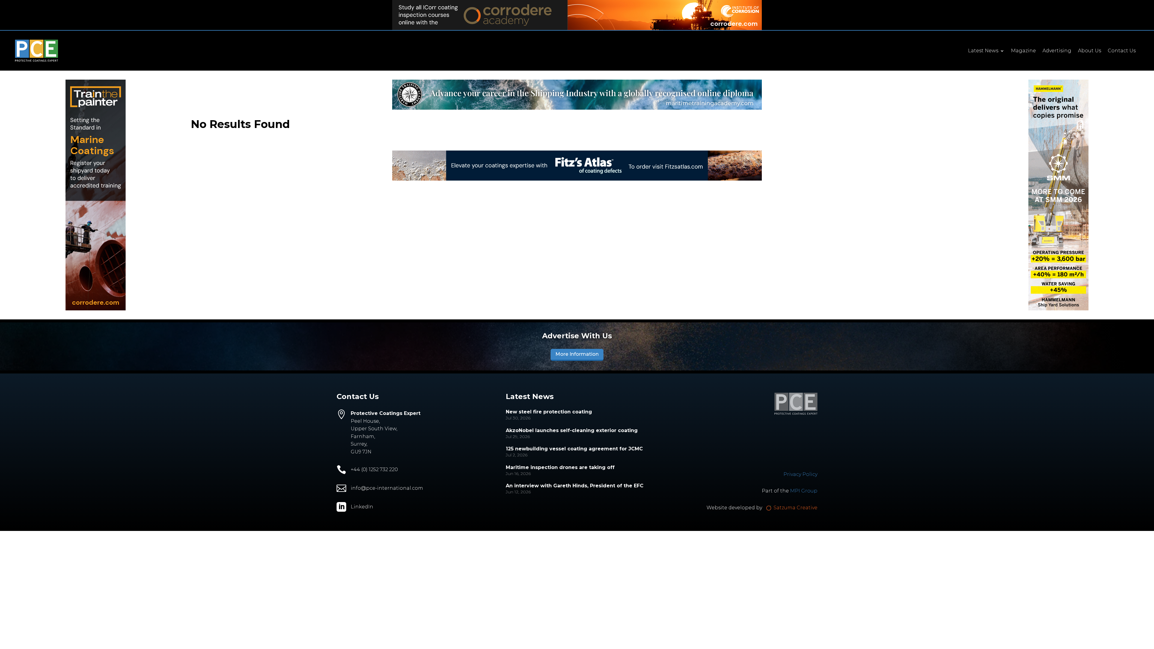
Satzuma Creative (794, 507)
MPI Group (803, 491)
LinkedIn (362, 507)
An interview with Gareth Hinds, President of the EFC (574, 486)
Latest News (983, 51)
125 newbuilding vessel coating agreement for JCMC (574, 449)
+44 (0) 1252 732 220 (374, 469)
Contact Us (1122, 51)
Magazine (1023, 51)
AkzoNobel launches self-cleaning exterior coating (572, 430)
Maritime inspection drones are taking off (560, 467)
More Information (577, 354)
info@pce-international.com (387, 488)
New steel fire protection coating (549, 412)
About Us (1089, 51)
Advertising (1057, 51)
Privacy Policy (800, 474)
